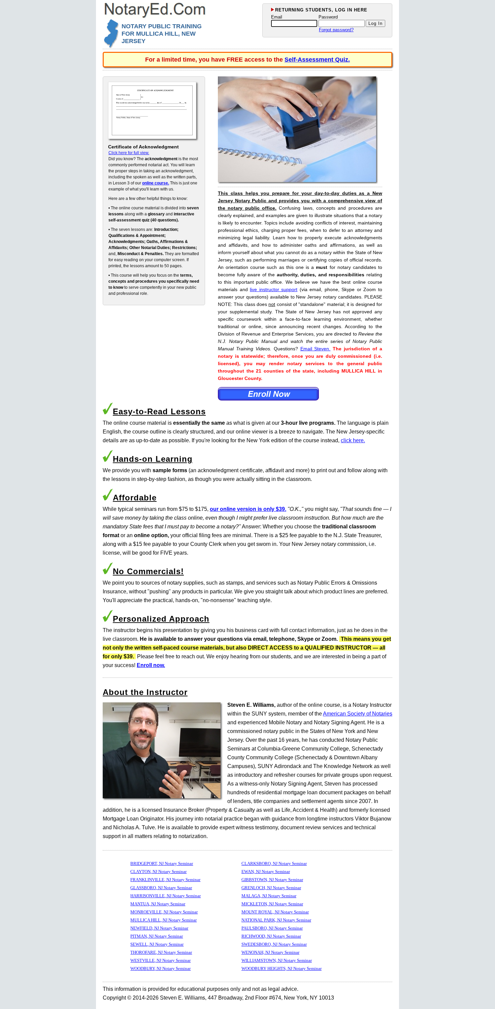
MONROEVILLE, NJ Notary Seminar (164, 911)
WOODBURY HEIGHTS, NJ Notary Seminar (281, 968)
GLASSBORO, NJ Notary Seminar (161, 887)
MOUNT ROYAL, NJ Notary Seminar (275, 911)
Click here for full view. (128, 152)
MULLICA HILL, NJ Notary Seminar (163, 920)
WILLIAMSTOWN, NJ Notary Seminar (276, 960)
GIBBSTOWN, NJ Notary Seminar (272, 879)
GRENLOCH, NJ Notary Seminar (271, 887)
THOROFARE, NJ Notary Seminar (161, 952)
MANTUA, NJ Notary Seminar (157, 903)
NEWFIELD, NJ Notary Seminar (159, 928)
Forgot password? (336, 29)
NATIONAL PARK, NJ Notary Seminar (276, 920)
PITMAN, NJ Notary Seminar (156, 936)
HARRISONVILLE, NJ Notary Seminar (165, 895)
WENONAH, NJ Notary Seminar (270, 952)
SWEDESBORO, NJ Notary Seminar (274, 944)
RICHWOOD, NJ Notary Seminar (271, 936)
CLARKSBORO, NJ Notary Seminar (274, 863)
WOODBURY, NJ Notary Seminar (160, 968)
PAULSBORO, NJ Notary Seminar (272, 928)
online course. (155, 183)
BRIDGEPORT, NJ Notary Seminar (161, 863)
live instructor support (273, 289)
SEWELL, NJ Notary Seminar (157, 944)
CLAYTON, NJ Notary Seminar (158, 871)
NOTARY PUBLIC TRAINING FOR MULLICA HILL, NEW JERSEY (162, 33)
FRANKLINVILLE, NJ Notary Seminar (165, 879)
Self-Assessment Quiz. (317, 59)
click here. (353, 440)
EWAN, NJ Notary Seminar (265, 871)
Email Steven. (315, 348)
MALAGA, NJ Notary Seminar (268, 895)
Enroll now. (151, 665)
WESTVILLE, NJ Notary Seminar (160, 960)
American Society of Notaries (357, 714)
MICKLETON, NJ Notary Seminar (272, 903)
